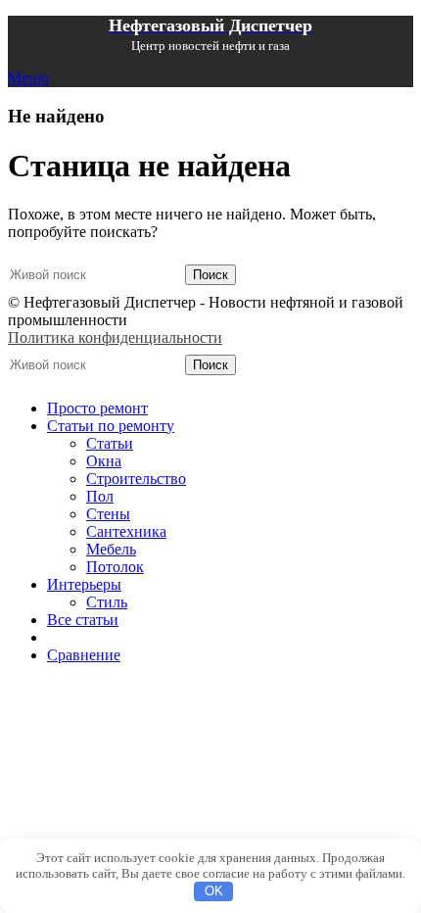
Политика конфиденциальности (115, 337)
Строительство (136, 478)
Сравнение (83, 655)
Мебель (111, 549)
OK (214, 891)
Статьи (109, 443)
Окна (103, 461)
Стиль (106, 602)
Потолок (115, 566)
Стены (108, 513)
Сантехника (126, 531)
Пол (100, 496)
